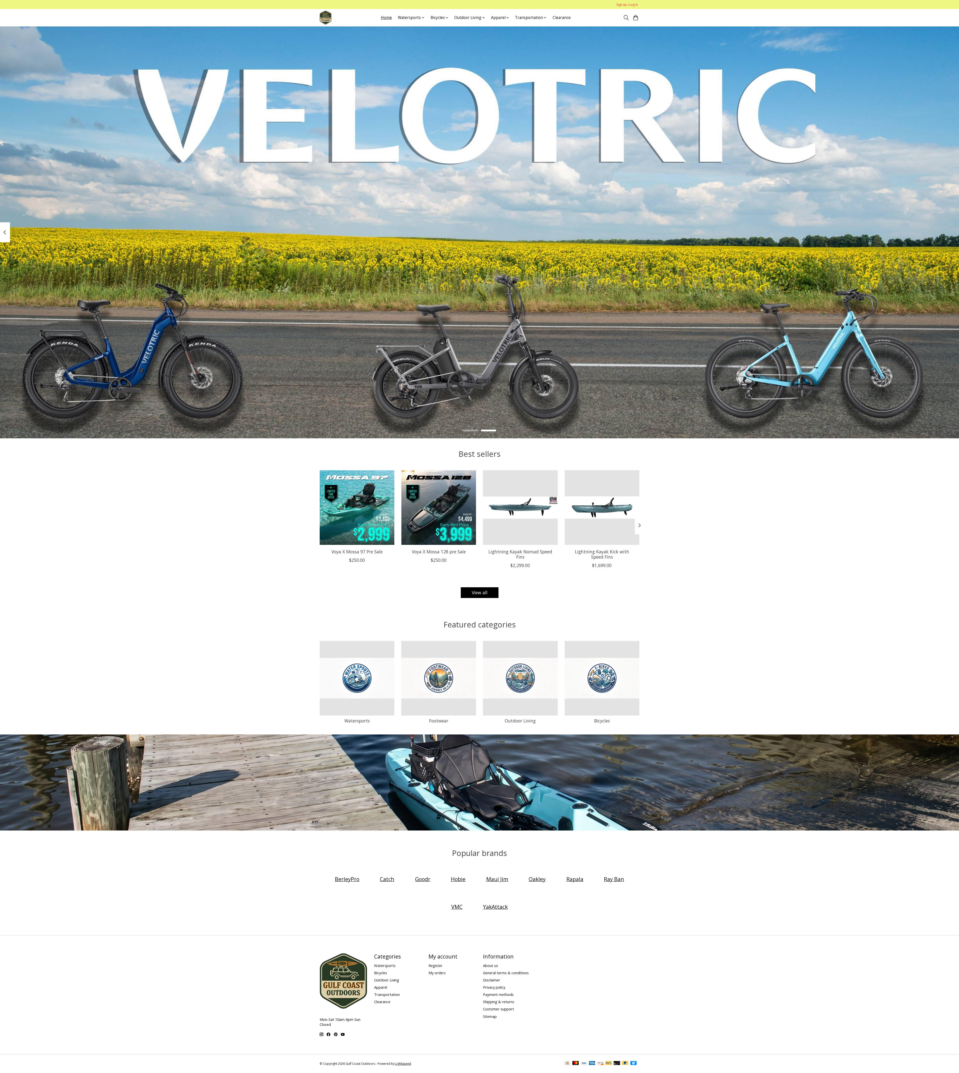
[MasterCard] (575, 1063)
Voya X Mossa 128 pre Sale (439, 552)
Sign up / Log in (627, 4)
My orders (437, 972)
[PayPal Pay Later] (625, 1063)
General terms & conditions (506, 972)
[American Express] (592, 1063)
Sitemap (490, 1016)
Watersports (357, 721)
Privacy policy (494, 987)
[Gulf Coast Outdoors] (325, 17)
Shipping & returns (498, 1001)
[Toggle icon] (626, 17)
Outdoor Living (520, 721)
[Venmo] (633, 1063)
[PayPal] (608, 1063)
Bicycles (602, 721)
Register (436, 965)
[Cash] (567, 1063)
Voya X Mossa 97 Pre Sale (357, 552)
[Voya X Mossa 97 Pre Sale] (357, 507)
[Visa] (584, 1063)
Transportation (387, 994)
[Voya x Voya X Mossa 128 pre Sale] (438, 507)
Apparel (380, 987)
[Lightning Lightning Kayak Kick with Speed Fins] (602, 507)
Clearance (562, 17)
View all (479, 593)
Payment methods (498, 994)
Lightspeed (403, 1064)
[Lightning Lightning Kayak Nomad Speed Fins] (520, 507)
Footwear (438, 721)
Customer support (498, 1008)
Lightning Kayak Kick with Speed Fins (602, 554)
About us (490, 965)
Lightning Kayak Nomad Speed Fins (520, 554)
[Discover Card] (600, 1063)
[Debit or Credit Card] (617, 1063)
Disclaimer (491, 979)
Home (386, 17)
